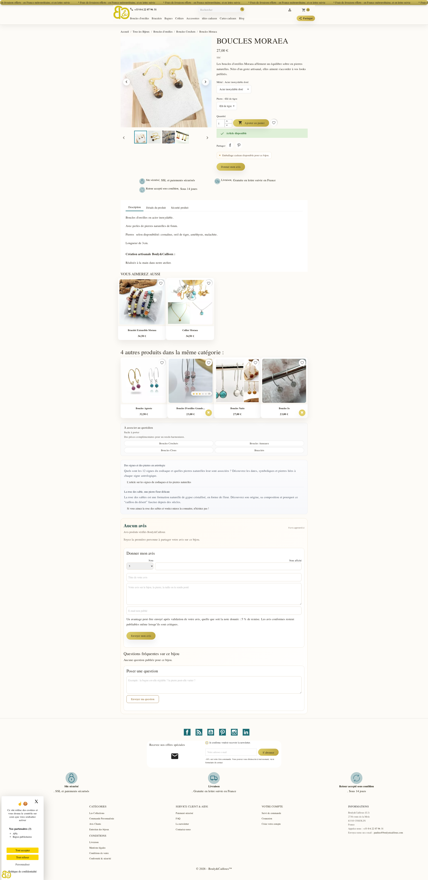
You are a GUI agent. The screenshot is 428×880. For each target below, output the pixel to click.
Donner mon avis (230, 166)
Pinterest (238, 145)
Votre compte (272, 806)
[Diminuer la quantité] (228, 125)
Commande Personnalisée (101, 818)
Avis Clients (95, 823)
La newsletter (182, 823)
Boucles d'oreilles (139, 18)
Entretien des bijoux (99, 829)
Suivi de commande (271, 813)
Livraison (94, 842)
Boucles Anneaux (259, 443)
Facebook (187, 732)
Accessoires (192, 18)
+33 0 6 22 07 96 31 (373, 828)
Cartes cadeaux (228, 18)
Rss (199, 732)
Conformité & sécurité (100, 858)
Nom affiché (295, 560)
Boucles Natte (237, 408)
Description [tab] (134, 207)
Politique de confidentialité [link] (22, 871)
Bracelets (157, 18)
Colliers (179, 18)
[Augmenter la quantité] (228, 121)
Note (151, 560)
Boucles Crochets (168, 443)
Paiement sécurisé (184, 813)
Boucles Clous (168, 450)
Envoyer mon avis (141, 635)
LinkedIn (246, 732)
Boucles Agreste (144, 408)
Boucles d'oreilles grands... (190, 408)
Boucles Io (284, 408)
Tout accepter (22, 850)
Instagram (234, 732)
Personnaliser (22, 864)
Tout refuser (22, 857)
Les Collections (96, 813)
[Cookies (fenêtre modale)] (6, 874)
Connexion (267, 818)
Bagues (168, 18)
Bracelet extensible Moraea (142, 330)
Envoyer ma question (143, 699)
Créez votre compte (271, 823)
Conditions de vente (99, 853)
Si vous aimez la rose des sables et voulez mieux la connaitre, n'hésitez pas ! (168, 508)
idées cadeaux (209, 18)
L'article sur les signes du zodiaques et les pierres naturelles (159, 482)
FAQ (178, 818)
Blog (241, 18)
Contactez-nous (183, 829)
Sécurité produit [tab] (179, 207)
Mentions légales (97, 847)
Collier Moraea (190, 330)
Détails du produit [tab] (156, 207)
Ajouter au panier (251, 123)
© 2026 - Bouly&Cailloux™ (214, 869)
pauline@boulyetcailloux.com (388, 832)
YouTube (210, 732)
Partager (230, 145)
